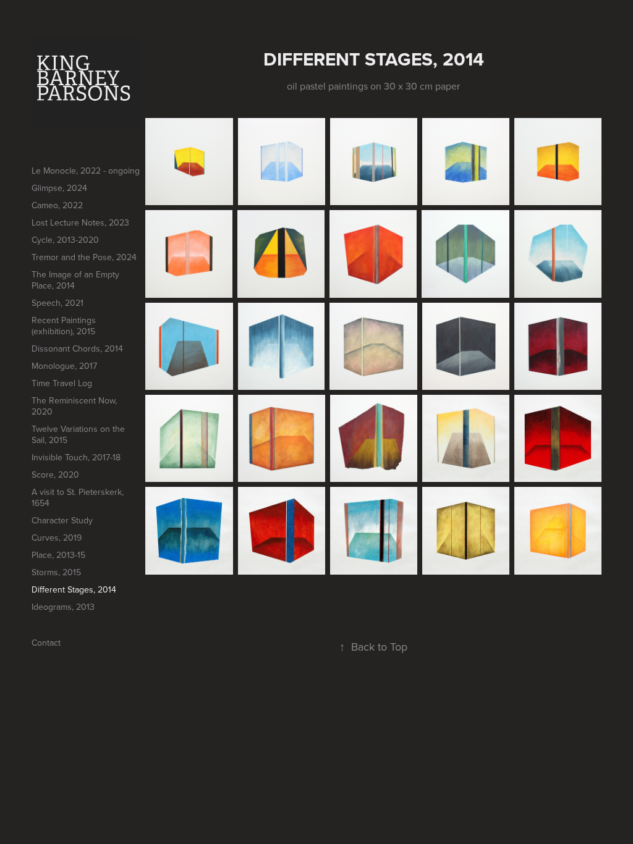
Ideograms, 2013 (63, 607)
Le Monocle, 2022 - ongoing (86, 170)
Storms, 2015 (56, 572)
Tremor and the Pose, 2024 (84, 257)
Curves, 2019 (57, 537)
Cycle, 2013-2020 (65, 240)
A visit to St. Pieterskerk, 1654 (78, 497)
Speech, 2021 (57, 303)
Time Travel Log (62, 383)
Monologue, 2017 (64, 366)
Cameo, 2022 (57, 205)
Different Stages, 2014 (74, 589)
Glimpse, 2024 (59, 188)
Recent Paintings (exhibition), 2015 (64, 325)
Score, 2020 (55, 474)
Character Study (62, 520)
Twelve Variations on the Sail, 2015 (78, 434)
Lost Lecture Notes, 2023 (80, 222)
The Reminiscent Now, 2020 (74, 406)
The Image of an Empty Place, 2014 (75, 280)
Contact (46, 642)
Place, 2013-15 (58, 555)
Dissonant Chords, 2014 (77, 348)
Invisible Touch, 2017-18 (76, 457)
